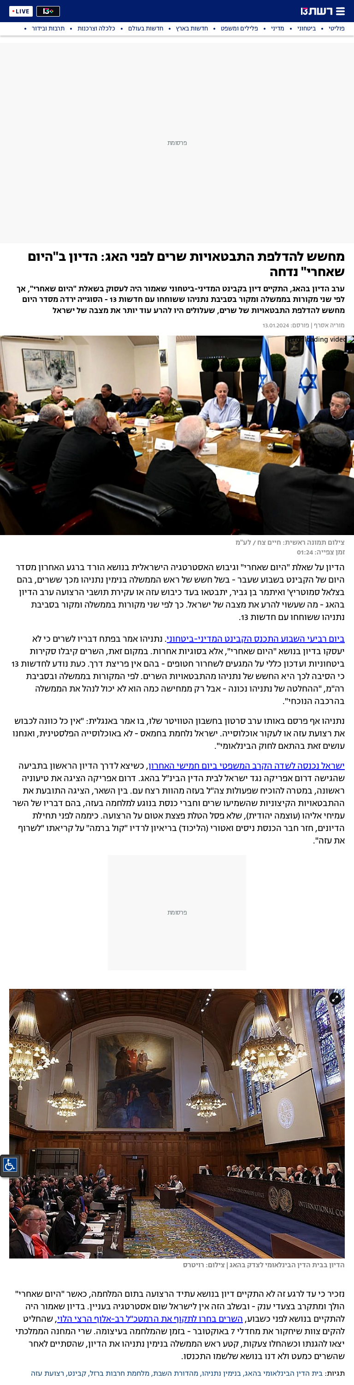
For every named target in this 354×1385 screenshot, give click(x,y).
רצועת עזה (47, 1374)
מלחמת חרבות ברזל (119, 1374)
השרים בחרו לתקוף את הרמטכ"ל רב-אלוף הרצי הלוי (150, 1319)
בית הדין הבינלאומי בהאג (284, 1374)
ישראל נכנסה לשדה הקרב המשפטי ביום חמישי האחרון (246, 766)
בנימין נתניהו (221, 1374)
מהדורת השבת (175, 1374)
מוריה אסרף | (327, 326)
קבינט (77, 1374)
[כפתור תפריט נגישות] (10, 1165)
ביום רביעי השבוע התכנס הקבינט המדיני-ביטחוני (256, 639)
